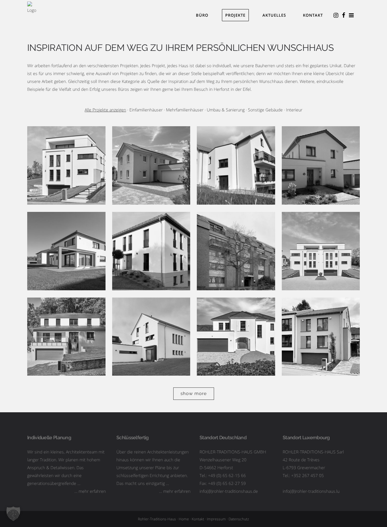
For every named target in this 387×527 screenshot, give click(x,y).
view (66, 176)
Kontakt (198, 519)
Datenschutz (239, 519)
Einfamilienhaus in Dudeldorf (321, 156)
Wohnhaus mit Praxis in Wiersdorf (236, 327)
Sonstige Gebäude (265, 110)
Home (184, 519)
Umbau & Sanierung (226, 110)
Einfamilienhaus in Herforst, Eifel (66, 241)
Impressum (216, 519)
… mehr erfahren (90, 491)
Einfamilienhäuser (146, 110)
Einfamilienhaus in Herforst (151, 156)
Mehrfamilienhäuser (184, 110)
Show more (193, 393)
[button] (13, 513)
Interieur (294, 110)
